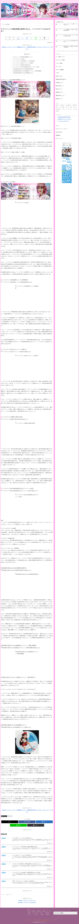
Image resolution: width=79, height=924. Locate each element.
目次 (25, 54)
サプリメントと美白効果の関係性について (23, 56)
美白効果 (10, 816)
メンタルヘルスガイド (63, 121)
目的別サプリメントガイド (64, 119)
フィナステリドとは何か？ (20, 59)
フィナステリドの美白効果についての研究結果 (24, 60)
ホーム (57, 125)
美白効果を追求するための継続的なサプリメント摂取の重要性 (27, 70)
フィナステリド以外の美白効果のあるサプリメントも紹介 (26, 66)
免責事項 (58, 135)
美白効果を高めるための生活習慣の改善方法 (23, 68)
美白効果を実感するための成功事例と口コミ (23, 72)
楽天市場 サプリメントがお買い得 (27, 902)
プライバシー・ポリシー (62, 128)
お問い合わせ (59, 132)
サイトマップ (59, 138)
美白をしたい (4, 816)
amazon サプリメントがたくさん (27, 900)
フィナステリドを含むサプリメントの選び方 (23, 63)
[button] (52, 24)
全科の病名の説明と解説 (64, 117)
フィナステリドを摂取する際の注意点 (22, 64)
